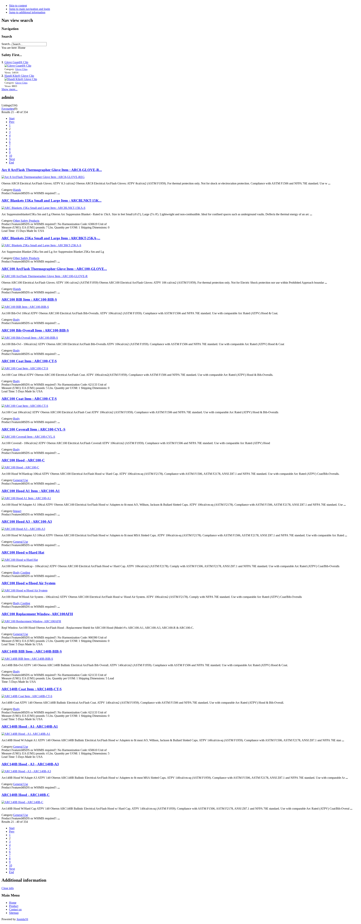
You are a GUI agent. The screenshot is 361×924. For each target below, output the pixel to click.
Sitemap (14, 912)
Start (11, 118)
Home (12, 902)
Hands (17, 189)
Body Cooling (21, 572)
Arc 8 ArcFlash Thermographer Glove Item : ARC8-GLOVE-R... (52, 170)
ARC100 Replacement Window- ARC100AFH (37, 614)
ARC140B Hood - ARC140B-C (26, 795)
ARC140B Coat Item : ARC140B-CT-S (32, 689)
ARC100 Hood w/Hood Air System (28, 583)
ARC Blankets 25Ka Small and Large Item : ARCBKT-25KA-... (51, 238)
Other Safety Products (26, 220)
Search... (7, 44)
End (11, 162)
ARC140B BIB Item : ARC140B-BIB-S (32, 651)
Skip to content (18, 5)
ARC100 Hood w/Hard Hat (23, 552)
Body (16, 319)
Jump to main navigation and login (29, 9)
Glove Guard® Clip (16, 62)
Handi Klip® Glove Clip (19, 75)
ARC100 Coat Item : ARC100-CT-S (29, 361)
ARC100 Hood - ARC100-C (23, 460)
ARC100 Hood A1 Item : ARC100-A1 (31, 491)
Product (13, 906)
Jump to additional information (27, 12)
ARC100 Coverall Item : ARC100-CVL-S (33, 429)
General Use (20, 480)
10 (10, 155)
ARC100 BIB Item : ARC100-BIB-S (29, 299)
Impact (17, 511)
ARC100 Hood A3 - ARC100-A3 (27, 522)
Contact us (15, 909)
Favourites (8, 108)
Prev (11, 121)
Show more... (9, 89)
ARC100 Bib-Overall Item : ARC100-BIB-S (35, 330)
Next (12, 159)
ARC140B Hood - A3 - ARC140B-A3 (30, 764)
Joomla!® (22, 919)
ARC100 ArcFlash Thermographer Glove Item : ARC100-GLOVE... (54, 269)
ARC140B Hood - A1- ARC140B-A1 (30, 726)
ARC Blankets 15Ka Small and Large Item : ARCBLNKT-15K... (52, 200)
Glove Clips (21, 69)
